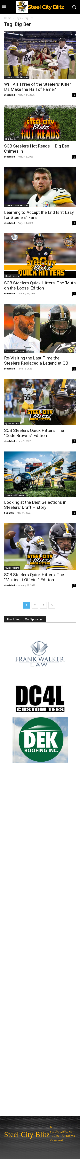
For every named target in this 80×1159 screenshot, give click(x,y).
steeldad (9, 94)
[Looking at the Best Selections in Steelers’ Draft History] (40, 474)
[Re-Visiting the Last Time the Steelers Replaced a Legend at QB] (40, 328)
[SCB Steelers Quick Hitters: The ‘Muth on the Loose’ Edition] (40, 255)
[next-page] (51, 605)
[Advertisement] (40, 941)
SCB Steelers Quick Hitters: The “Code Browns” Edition (34, 433)
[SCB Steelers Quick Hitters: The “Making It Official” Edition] (40, 546)
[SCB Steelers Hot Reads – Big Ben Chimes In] (40, 123)
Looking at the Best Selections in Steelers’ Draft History (35, 505)
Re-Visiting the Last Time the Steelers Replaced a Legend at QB (36, 361)
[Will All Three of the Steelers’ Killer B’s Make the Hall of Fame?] (40, 55)
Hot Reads (10, 139)
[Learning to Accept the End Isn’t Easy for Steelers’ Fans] (40, 187)
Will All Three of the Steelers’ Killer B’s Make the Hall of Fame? (37, 87)
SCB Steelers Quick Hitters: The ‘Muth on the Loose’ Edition (40, 286)
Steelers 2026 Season (16, 77)
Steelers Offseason (15, 351)
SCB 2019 (9, 512)
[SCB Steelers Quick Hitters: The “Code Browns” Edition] (40, 402)
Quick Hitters (12, 276)
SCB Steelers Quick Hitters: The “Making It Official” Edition (34, 577)
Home (7, 18)
